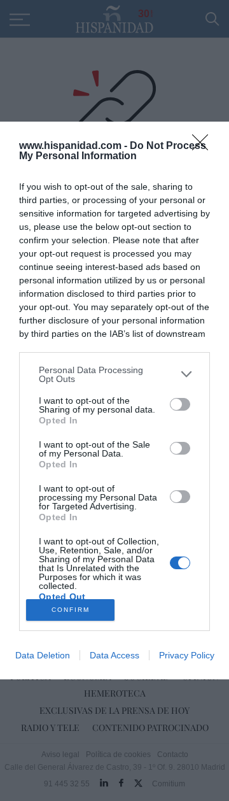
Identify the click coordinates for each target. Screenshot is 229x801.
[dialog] (114, 400)
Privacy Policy (186, 655)
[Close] (204, 146)
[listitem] (114, 374)
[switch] (180, 404)
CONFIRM (71, 609)
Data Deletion (42, 655)
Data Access (114, 655)
